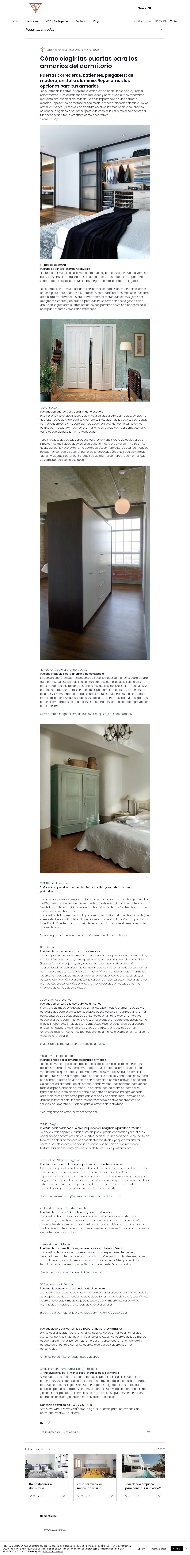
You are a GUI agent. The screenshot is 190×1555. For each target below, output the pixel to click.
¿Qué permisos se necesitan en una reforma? (89, 1486)
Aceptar (176, 1548)
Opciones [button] (142, 1548)
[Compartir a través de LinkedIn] (41, 1422)
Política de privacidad (53, 1551)
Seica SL (145, 8)
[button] (161, 29)
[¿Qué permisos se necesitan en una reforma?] (95, 1466)
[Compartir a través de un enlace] (48, 1422)
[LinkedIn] (175, 21)
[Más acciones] (148, 50)
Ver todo (160, 1448)
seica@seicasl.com (142, 21)
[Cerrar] (186, 1548)
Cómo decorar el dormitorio (41, 1486)
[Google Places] (171, 21)
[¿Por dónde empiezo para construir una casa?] (143, 1466)
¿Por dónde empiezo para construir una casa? (143, 1486)
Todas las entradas (39, 29)
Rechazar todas (158, 1548)
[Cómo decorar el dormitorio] (46, 1466)
